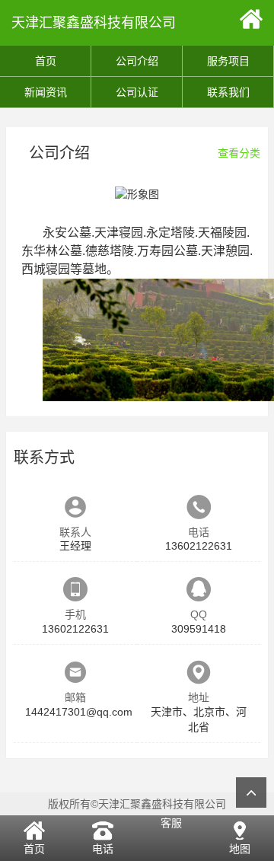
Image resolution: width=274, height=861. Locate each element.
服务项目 (228, 61)
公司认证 (137, 92)
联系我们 (228, 92)
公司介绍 (137, 61)
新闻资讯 (45, 92)
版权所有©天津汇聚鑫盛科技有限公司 (137, 804)
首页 (45, 61)
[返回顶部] (251, 792)
